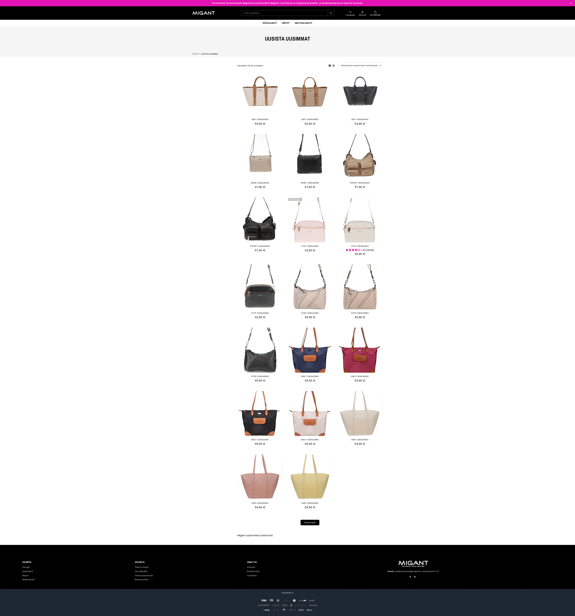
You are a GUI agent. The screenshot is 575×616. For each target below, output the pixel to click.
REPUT (286, 23)
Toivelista (252, 575)
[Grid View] (329, 65)
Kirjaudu (251, 567)
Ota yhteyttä (141, 571)
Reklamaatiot (141, 579)
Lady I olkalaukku (259, 119)
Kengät (26, 567)
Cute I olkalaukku (310, 246)
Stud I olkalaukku (310, 313)
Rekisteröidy (253, 571)
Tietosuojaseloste (144, 575)
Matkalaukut (304, 23)
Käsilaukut (270, 23)
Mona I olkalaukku (260, 183)
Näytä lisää (310, 522)
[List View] (333, 65)
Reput (25, 575)
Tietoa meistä (142, 567)
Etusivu (195, 54)
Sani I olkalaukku (359, 439)
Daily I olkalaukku (310, 376)
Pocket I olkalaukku (360, 183)
